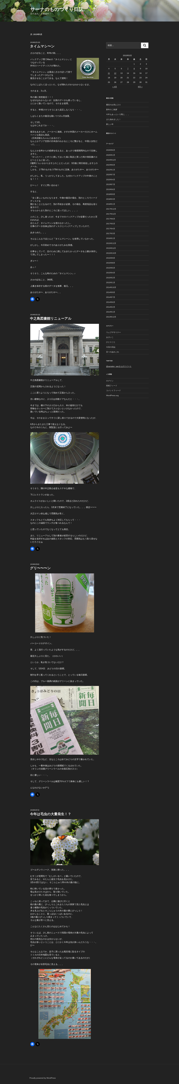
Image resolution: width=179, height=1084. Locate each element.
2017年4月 (110, 229)
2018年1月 (110, 204)
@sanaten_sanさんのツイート (119, 366)
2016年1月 (110, 238)
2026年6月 (110, 150)
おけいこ (109, 337)
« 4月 (114, 87)
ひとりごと (110, 342)
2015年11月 (111, 248)
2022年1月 (110, 170)
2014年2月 (110, 307)
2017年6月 (110, 219)
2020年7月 (110, 175)
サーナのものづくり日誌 (56, 9)
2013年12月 (111, 317)
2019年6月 (110, 189)
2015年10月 (111, 253)
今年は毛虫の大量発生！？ (50, 814)
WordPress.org (112, 395)
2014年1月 (110, 312)
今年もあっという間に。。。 (118, 114)
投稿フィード (111, 386)
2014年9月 (110, 292)
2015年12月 (111, 243)
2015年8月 (110, 263)
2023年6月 (110, 165)
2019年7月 (110, 184)
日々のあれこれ (112, 352)
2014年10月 (111, 287)
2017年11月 (111, 214)
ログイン (109, 381)
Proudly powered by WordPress (42, 1078)
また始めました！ (113, 119)
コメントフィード (113, 390)
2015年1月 (110, 282)
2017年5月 (110, 224)
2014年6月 (110, 302)
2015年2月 (110, 278)
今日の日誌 (110, 347)
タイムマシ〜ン (42, 46)
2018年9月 (110, 194)
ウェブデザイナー (113, 332)
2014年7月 (110, 297)
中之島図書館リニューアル (51, 318)
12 (115, 73)
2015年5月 (110, 268)
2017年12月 (111, 209)
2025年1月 (110, 155)
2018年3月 (110, 199)
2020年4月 (110, 180)
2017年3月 (110, 233)
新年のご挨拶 (111, 109)
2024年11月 (111, 160)
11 (109, 73)
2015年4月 (110, 273)
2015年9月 (110, 258)
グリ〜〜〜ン (40, 568)
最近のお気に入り (113, 105)
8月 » (140, 87)
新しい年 (109, 124)
